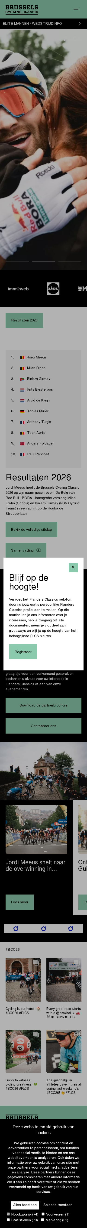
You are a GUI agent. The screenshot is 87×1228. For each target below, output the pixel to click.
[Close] (73, 567)
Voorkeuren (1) (57, 1214)
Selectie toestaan (57, 1205)
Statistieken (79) (24, 1220)
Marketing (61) (56, 1220)
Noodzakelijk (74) (24, 1214)
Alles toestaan (25, 1205)
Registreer (23, 652)
